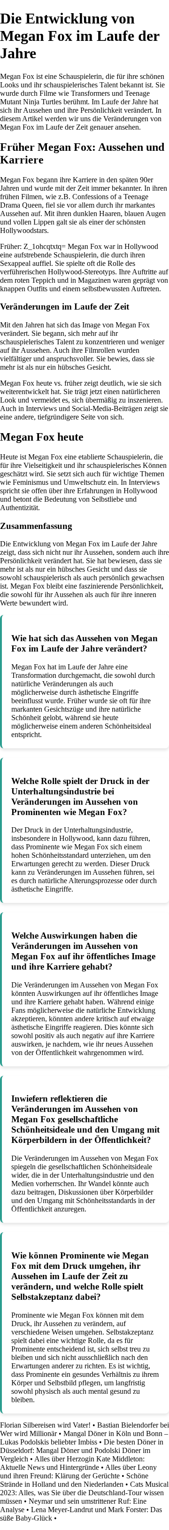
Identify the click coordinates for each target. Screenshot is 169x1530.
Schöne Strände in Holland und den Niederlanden (74, 1480)
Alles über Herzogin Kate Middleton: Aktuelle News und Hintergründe (72, 1463)
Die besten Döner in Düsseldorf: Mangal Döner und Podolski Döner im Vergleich (81, 1450)
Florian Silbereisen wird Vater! (45, 1425)
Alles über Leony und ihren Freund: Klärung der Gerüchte (78, 1471)
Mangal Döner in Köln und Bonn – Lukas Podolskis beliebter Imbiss (84, 1437)
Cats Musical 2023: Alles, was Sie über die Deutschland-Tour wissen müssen (84, 1492)
